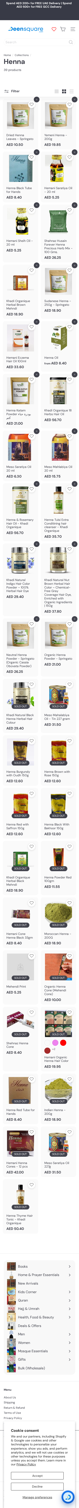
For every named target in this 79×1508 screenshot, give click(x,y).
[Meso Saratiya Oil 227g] (58, 1151)
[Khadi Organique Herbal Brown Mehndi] (20, 292)
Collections (22, 55)
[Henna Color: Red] (63, 1043)
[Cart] (63, 29)
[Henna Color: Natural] (47, 1043)
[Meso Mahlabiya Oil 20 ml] (58, 456)
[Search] (70, 42)
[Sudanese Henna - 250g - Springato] (58, 290)
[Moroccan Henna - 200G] (58, 922)
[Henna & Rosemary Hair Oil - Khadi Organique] (20, 510)
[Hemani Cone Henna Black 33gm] (20, 922)
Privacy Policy (26, 1464)
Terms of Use (12, 1413)
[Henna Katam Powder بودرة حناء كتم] (20, 401)
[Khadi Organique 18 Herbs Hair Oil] (58, 399)
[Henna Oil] (58, 344)
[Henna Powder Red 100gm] (58, 866)
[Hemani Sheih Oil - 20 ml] (20, 230)
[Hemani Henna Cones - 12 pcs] (20, 1151)
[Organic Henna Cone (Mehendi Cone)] (58, 977)
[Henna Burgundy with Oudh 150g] (20, 760)
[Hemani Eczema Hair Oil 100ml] (20, 346)
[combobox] (39, 42)
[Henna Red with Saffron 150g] (20, 813)
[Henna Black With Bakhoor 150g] (58, 813)
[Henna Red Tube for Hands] (20, 1099)
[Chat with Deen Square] (68, 1497)
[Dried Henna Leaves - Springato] (20, 124)
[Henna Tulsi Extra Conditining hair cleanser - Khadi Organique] (58, 512)
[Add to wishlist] (31, 104)
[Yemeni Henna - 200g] (58, 124)
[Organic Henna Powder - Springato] (58, 643)
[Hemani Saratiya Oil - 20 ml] (58, 177)
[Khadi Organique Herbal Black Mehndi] (20, 868)
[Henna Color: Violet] (55, 1043)
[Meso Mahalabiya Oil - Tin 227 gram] (58, 704)
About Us (10, 1397)
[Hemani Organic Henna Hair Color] (58, 1039)
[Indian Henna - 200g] (58, 1099)
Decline (37, 1486)
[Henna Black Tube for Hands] (20, 177)
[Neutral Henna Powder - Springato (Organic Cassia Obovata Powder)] (20, 647)
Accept (37, 1476)
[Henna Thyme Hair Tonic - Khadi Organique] (20, 1206)
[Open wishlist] (54, 29)
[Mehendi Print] (20, 973)
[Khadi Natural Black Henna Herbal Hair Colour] (20, 706)
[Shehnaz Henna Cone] (20, 1032)
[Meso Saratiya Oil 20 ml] (20, 456)
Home (7, 55)
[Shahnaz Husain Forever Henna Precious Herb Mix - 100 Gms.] (58, 233)
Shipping (9, 1402)
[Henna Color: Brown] (47, 1051)
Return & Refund (14, 1408)
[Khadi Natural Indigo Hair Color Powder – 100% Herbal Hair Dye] (20, 572)
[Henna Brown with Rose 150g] (58, 760)
